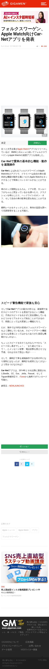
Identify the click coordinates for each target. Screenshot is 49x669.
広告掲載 (29, 642)
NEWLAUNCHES (16, 386)
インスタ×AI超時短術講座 (12, 596)
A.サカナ (6, 46)
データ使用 (7, 649)
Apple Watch (23, 149)
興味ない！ (25, 452)
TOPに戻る (42, 660)
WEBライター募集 (29, 649)
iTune (22, 376)
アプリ (35, 530)
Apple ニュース (8, 530)
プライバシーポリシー (12, 646)
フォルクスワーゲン (10, 536)
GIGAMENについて (10, 642)
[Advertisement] (24, 78)
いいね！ (25, 446)
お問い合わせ (35, 646)
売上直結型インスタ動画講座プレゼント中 (20, 589)
